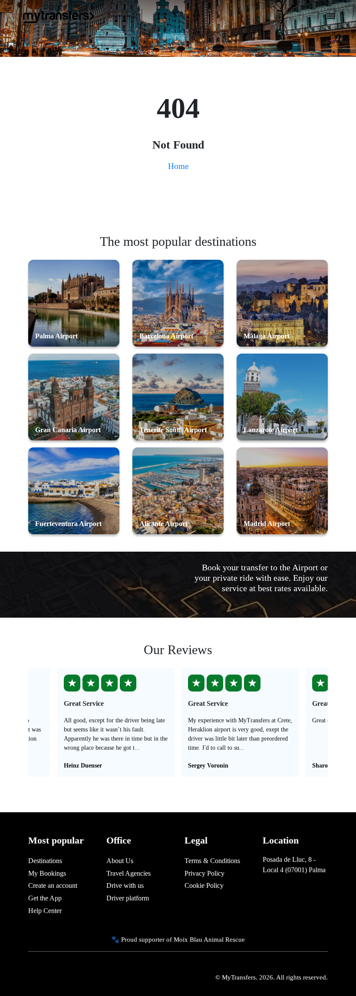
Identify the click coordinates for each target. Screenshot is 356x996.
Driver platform (127, 898)
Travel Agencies (128, 873)
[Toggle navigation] (331, 19)
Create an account (52, 885)
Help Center (45, 910)
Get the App (45, 898)
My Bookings (47, 873)
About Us (119, 860)
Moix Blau (188, 939)
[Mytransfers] (58, 16)
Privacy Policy (204, 873)
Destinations (45, 860)
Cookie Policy (204, 885)
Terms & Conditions (212, 860)
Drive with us (125, 885)
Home (178, 166)
